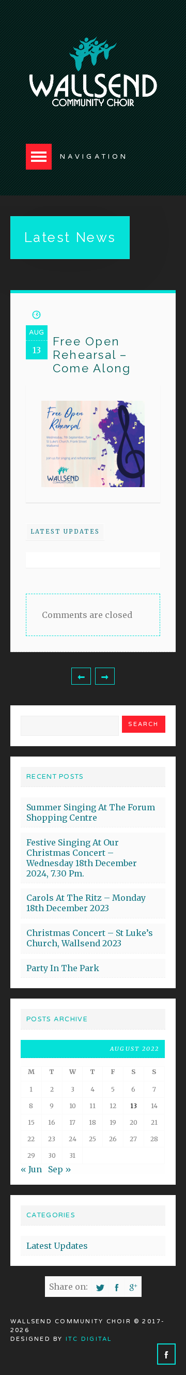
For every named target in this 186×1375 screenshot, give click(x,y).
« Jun (31, 1169)
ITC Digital (89, 1339)
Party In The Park (62, 968)
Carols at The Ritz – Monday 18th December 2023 (86, 903)
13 (133, 1106)
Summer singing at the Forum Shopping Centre (90, 812)
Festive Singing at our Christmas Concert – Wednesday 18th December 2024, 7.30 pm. (81, 858)
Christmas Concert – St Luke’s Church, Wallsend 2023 (89, 938)
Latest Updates (65, 531)
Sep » (59, 1169)
